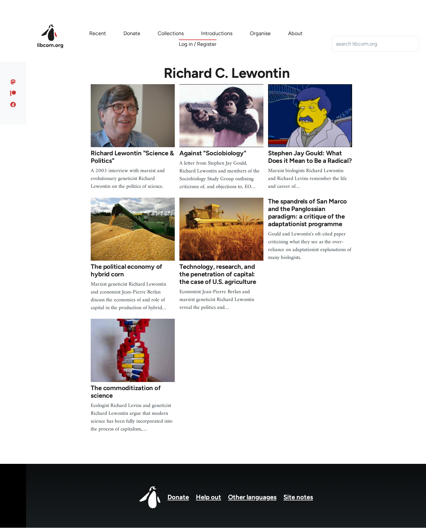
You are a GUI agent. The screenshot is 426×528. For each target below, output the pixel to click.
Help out (208, 497)
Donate (178, 497)
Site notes (298, 497)
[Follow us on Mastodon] (13, 81)
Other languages (252, 497)
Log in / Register (197, 44)
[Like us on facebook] (13, 104)
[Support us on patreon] (13, 93)
